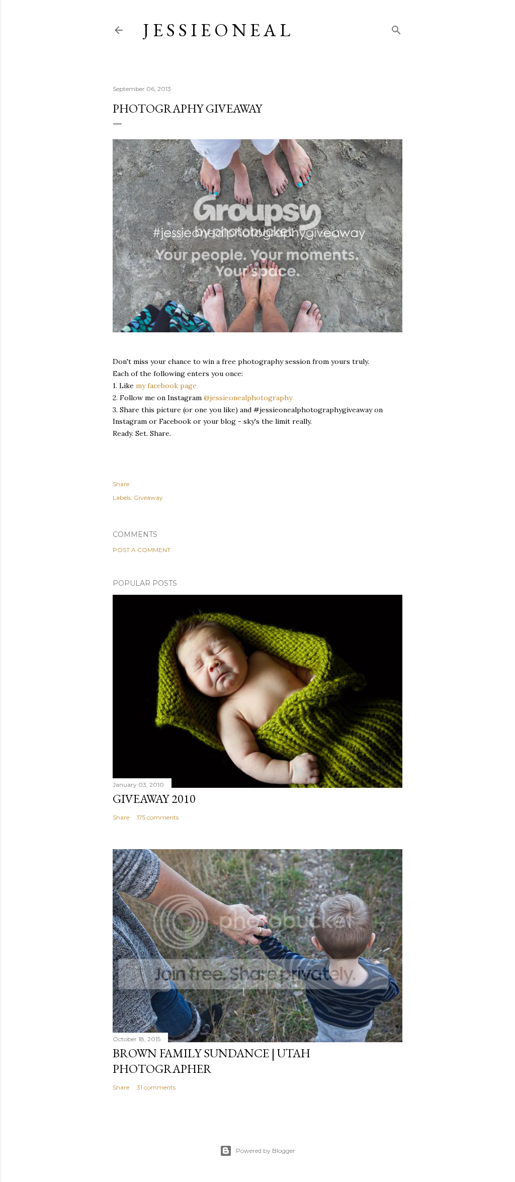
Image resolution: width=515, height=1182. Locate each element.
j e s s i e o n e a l (216, 30)
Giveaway (148, 497)
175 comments (158, 817)
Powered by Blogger (265, 1150)
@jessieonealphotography (248, 397)
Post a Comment (141, 550)
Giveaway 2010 (154, 798)
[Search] (396, 28)
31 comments (156, 1087)
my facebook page (166, 385)
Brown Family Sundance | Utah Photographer (211, 1060)
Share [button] (121, 484)
